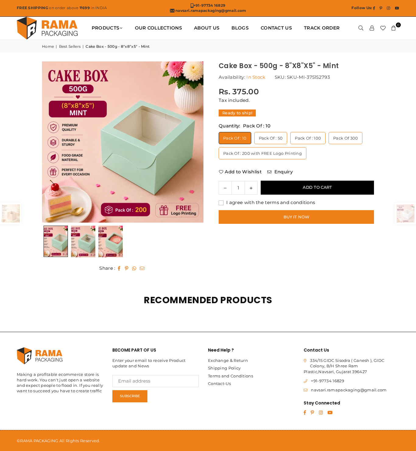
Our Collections (158, 28)
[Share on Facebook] (119, 268)
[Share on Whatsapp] (134, 268)
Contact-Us (219, 383)
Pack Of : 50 (271, 137)
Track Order (322, 28)
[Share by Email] (142, 268)
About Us (206, 28)
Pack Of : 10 (235, 137)
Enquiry (282, 171)
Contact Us (276, 28)
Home (48, 46)
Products (105, 28)
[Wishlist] (382, 28)
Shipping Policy (224, 368)
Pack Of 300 (345, 137)
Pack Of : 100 (308, 137)
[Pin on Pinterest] (127, 268)
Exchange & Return (228, 360)
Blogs (240, 28)
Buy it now (296, 216)
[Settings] (371, 28)
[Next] (191, 142)
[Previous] (54, 142)
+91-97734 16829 (327, 380)
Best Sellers (70, 46)
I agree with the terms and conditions (270, 202)
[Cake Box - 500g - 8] (83, 241)
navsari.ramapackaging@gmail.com (348, 389)
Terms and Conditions (230, 375)
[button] (393, 28)
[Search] (360, 28)
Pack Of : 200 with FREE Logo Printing (262, 153)
